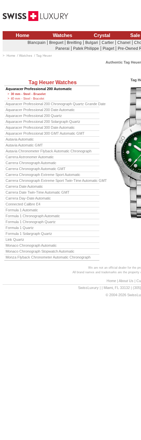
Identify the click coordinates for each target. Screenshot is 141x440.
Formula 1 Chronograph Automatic (33, 216)
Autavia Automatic (20, 139)
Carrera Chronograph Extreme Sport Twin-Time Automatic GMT (52, 180)
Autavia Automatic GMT (24, 145)
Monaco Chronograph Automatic (31, 245)
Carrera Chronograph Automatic (31, 163)
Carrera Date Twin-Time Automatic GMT (38, 192)
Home (22, 35)
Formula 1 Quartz (20, 228)
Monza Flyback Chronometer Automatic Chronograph (48, 257)
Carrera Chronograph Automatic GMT (36, 169)
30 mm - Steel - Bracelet (28, 94)
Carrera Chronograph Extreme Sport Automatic (43, 175)
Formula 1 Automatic (22, 210)
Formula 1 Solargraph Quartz (29, 234)
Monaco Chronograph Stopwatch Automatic (40, 251)
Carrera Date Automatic (24, 186)
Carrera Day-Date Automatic (28, 198)
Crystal (102, 35)
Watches (62, 35)
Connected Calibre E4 (23, 204)
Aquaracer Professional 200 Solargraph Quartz (43, 122)
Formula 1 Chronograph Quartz (31, 222)
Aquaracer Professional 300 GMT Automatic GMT (45, 133)
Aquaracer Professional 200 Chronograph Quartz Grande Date (52, 104)
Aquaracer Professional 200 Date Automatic (40, 110)
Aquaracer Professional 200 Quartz (34, 116)
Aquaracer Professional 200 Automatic (39, 89)
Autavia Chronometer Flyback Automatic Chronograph (48, 151)
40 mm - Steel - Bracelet (27, 98)
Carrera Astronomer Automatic (30, 157)
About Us (126, 281)
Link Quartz (15, 239)
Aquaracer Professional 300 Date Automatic (40, 127)
